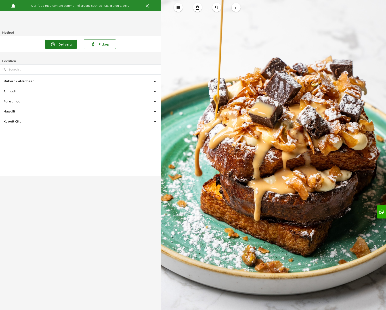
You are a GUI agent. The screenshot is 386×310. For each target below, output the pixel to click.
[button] (80, 81)
